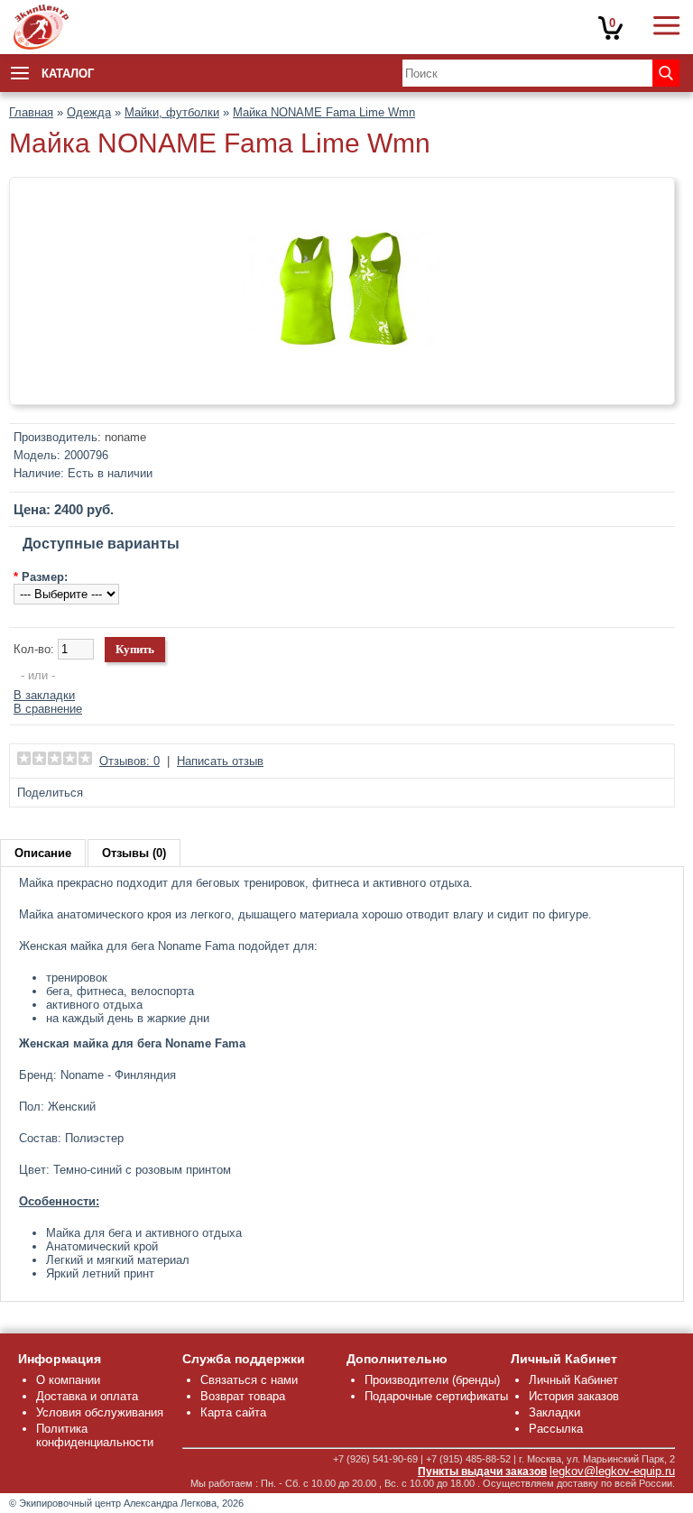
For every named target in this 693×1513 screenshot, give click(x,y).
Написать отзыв (220, 761)
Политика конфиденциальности (94, 1435)
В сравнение (48, 708)
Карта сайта (233, 1412)
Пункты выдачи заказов (482, 1471)
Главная (31, 112)
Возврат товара (242, 1396)
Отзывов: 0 (129, 761)
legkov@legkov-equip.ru (612, 1471)
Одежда (89, 112)
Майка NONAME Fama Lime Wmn (324, 112)
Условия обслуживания (99, 1412)
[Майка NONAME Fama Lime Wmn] (342, 388)
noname (125, 437)
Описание (42, 853)
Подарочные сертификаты (436, 1396)
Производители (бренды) (432, 1380)
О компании (68, 1380)
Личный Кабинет (573, 1380)
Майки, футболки (172, 112)
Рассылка (556, 1428)
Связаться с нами (249, 1380)
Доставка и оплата (87, 1396)
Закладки (554, 1412)
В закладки (44, 695)
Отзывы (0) (134, 853)
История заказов (574, 1396)
